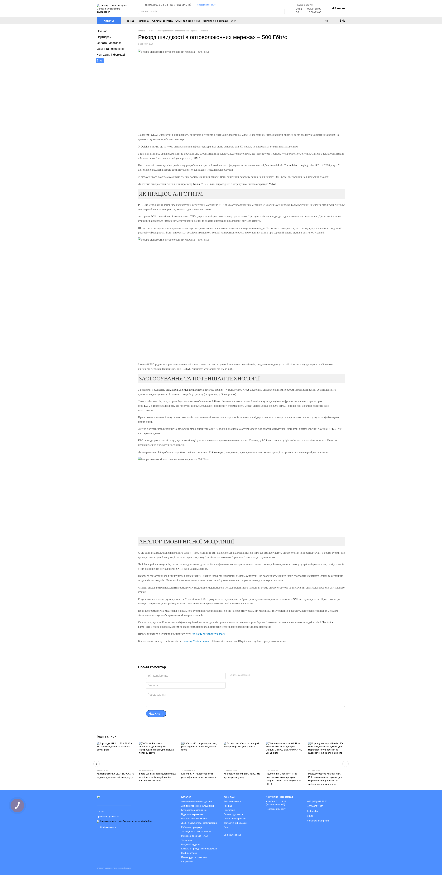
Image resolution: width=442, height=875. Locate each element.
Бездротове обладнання (193, 810)
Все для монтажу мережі (194, 818)
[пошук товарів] (282, 11)
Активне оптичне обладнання (196, 801)
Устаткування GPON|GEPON (196, 831)
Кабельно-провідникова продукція (199, 848)
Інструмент (187, 861)
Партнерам (143, 20)
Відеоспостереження (192, 814)
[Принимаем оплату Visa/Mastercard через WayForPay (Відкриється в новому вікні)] (124, 821)
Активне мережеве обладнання (197, 806)
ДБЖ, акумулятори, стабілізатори (199, 823)
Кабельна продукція (191, 827)
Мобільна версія (108, 827)
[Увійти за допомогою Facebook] (254, 675)
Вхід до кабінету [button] (232, 801)
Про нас (129, 20)
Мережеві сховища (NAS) (194, 836)
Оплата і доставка (162, 20)
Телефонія (186, 840)
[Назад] (96, 764)
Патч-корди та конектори (194, 857)
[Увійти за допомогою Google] (259, 675)
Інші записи (107, 736)
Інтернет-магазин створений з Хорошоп (114, 868)
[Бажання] (319, 20)
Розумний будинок (190, 844)
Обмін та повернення (187, 20)
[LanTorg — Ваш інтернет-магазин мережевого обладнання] (114, 800)
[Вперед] (345, 764)
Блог (233, 20)
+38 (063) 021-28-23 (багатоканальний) (167, 4)
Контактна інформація (215, 20)
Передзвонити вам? (205, 5)
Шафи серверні (189, 853)
